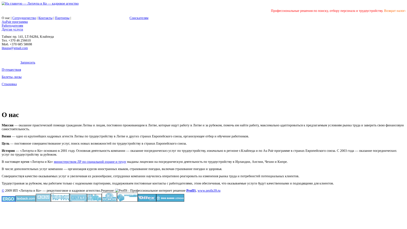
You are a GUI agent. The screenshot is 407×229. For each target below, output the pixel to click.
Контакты (45, 18)
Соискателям (139, 18)
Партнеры (62, 18)
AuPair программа (15, 22)
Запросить (27, 62)
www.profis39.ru (209, 190)
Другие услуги (12, 29)
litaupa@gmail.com (15, 48)
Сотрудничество (24, 18)
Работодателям (12, 25)
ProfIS (191, 190)
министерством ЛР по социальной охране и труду (90, 161)
